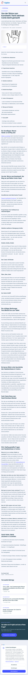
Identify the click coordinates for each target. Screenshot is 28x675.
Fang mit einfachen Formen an (8, 198)
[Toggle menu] (25, 2)
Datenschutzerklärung (10, 661)
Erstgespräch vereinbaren (9, 635)
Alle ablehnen (14, 664)
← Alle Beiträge (4, 8)
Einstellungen (14, 668)
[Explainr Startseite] (6, 2)
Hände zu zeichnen (5, 136)
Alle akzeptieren (14, 671)
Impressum (17, 661)
